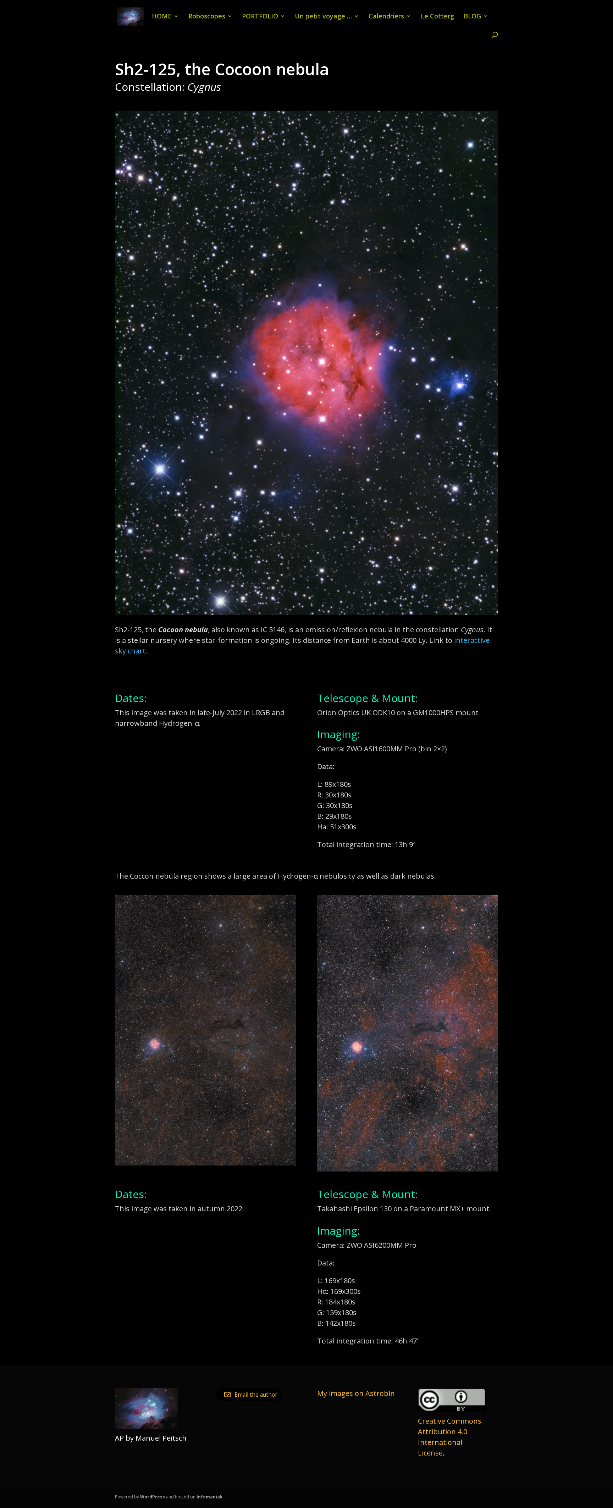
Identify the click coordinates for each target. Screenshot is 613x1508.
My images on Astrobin (356, 1393)
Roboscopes (206, 16)
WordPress (152, 1497)
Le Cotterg (437, 16)
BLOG (472, 16)
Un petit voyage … (323, 16)
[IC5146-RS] (306, 614)
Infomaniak (210, 1497)
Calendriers (386, 16)
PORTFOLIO (260, 16)
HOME (162, 16)
